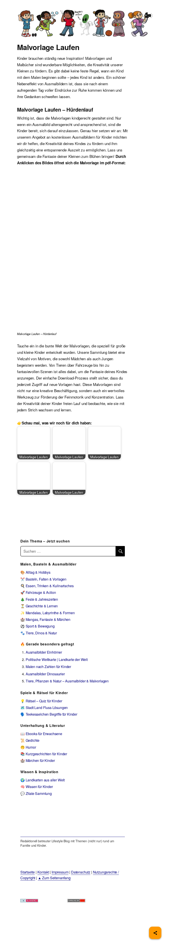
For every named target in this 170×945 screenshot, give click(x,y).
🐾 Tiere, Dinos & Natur (38, 632)
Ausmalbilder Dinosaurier (45, 673)
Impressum (60, 872)
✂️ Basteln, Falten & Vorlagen (43, 579)
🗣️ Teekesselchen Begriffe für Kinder (48, 714)
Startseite (27, 872)
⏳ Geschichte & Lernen (39, 605)
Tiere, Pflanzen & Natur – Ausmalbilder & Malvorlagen (67, 681)
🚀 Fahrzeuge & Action (38, 592)
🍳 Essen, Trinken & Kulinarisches (47, 585)
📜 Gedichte (29, 740)
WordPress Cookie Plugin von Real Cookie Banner (41, 941)
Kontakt (43, 872)
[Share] (155, 933)
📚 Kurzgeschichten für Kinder (43, 753)
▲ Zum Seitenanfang (54, 877)
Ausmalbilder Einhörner (44, 652)
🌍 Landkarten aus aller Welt (42, 779)
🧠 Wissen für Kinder (36, 786)
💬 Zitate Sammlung (36, 793)
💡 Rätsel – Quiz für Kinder (41, 700)
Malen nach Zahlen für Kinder (48, 666)
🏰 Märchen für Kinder (37, 760)
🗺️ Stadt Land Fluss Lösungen (44, 707)
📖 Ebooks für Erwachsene (41, 733)
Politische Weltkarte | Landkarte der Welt (57, 659)
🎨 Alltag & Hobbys (35, 572)
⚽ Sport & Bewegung (37, 626)
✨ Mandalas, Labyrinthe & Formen (47, 612)
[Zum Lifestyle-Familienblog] (72, 819)
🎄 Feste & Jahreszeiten (39, 599)
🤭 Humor (28, 747)
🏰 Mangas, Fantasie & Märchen (45, 619)
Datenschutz (80, 872)
